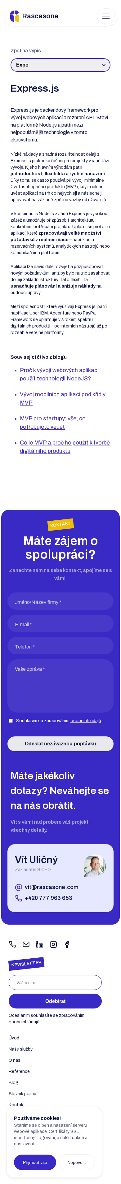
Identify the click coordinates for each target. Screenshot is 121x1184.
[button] (106, 16)
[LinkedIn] (39, 945)
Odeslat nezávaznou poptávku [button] (60, 743)
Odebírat (55, 1001)
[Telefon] (12, 945)
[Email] (26, 945)
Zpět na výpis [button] (26, 50)
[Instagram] (53, 945)
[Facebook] (67, 945)
